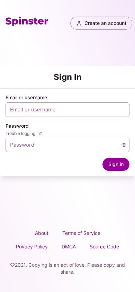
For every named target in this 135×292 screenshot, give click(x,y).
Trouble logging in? (24, 133)
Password (17, 126)
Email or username (26, 97)
